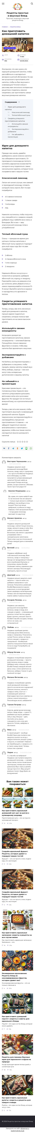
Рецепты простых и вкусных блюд (17, 14)
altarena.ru (25, 1128)
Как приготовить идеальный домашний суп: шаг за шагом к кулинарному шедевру (15, 813)
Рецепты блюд (9, 48)
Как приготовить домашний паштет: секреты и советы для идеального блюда (15, 1018)
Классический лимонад (21, 112)
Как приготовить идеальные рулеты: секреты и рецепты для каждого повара (16, 1100)
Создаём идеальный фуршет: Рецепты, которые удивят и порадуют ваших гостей (15, 853)
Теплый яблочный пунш (21, 115)
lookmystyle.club (17, 1131)
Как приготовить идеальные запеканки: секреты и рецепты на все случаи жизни (17, 935)
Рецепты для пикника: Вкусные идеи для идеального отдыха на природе (16, 1059)
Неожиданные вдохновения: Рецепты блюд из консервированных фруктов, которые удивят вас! (14, 977)
